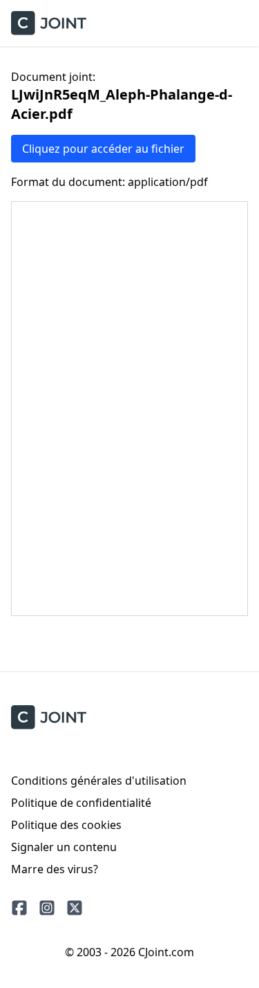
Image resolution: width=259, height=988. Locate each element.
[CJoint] (48, 717)
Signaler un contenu (64, 847)
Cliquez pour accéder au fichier (103, 148)
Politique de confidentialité (81, 802)
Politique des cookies (66, 824)
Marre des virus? (54, 869)
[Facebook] (19, 908)
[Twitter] (74, 908)
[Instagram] (47, 908)
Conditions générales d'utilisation (98, 780)
